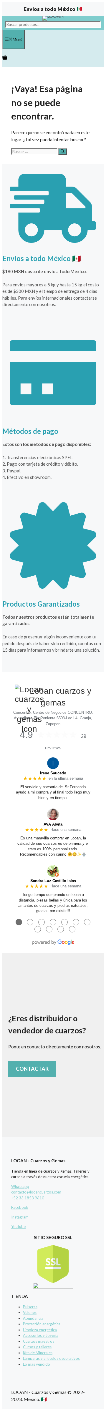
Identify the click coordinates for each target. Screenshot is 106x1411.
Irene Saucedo (53, 773)
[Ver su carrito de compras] (4, 58)
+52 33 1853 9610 (27, 1198)
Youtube (18, 1226)
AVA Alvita (53, 824)
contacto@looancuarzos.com (36, 1192)
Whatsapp (20, 1186)
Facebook (19, 1207)
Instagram (20, 1217)
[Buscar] (62, 151)
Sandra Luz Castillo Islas (53, 881)
